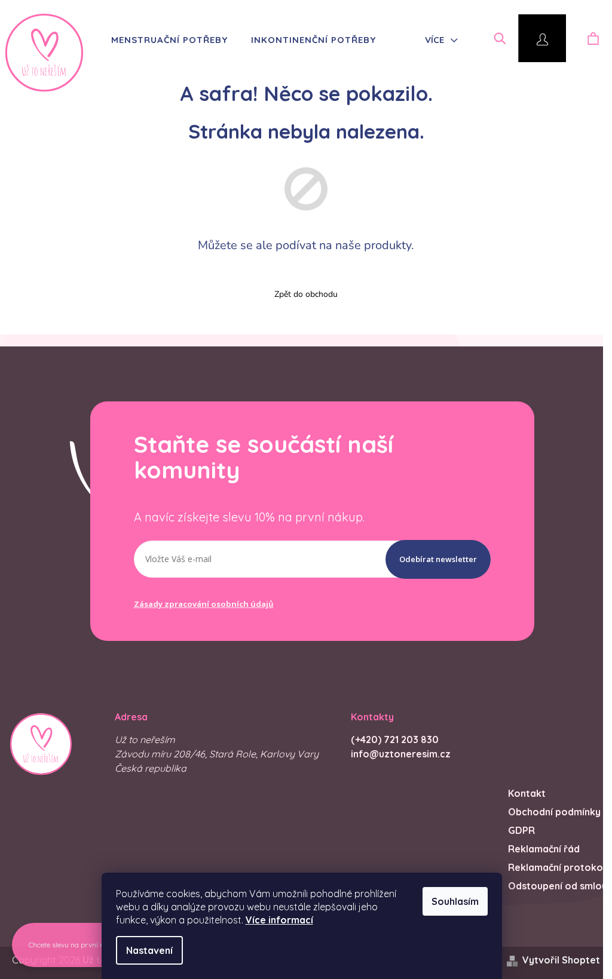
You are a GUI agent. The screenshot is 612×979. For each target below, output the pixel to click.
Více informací (279, 920)
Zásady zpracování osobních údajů (204, 604)
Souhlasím (455, 901)
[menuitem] (165, 40)
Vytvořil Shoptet (561, 960)
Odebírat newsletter (438, 559)
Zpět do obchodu (306, 294)
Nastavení (149, 950)
